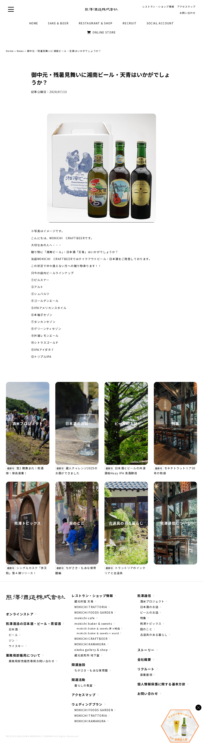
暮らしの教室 (83, 685)
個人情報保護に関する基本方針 (161, 684)
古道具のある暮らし (126, 523)
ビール (13, 635)
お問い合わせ (147, 693)
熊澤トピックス (27, 523)
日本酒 (13, 629)
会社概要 (144, 659)
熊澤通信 (144, 595)
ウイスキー (16, 646)
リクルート (146, 669)
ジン (12, 640)
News (20, 51)
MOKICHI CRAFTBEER (91, 639)
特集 (175, 423)
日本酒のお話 (76, 423)
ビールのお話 (126, 423)
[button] (11, 9)
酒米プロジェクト (27, 423)
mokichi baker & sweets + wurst (98, 633)
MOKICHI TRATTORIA (90, 607)
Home (10, 51)
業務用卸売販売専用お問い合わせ (32, 661)
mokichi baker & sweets (93, 624)
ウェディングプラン (87, 704)
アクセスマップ (84, 694)
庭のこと (77, 523)
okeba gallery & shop (91, 650)
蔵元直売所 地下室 (87, 655)
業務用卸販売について (23, 655)
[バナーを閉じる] (198, 708)
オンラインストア (20, 614)
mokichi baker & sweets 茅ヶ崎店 (98, 628)
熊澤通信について (175, 523)
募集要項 (146, 675)
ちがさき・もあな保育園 (91, 670)
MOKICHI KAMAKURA (90, 644)
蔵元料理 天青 (84, 601)
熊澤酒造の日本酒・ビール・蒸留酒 (33, 623)
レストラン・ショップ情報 (92, 595)
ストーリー (146, 650)
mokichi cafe (84, 618)
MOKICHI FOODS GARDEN (93, 612)
